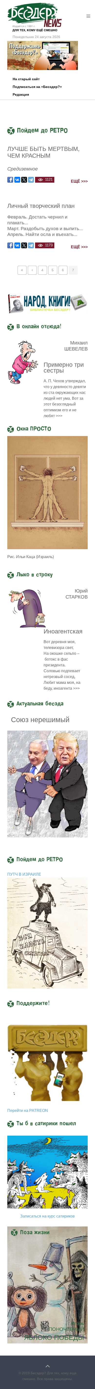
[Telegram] (31, 180)
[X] (24, 180)
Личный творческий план (41, 206)
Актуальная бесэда (40, 704)
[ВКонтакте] (17, 180)
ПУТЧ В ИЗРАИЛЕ (24, 874)
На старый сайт (26, 79)
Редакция (21, 94)
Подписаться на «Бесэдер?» (37, 87)
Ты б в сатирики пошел (46, 1123)
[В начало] (22, 270)
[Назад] (32, 270)
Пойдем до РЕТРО (40, 859)
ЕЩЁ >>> (79, 181)
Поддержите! (33, 1003)
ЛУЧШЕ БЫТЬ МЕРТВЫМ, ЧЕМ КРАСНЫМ (43, 152)
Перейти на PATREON (27, 1110)
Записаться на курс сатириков (47, 1216)
